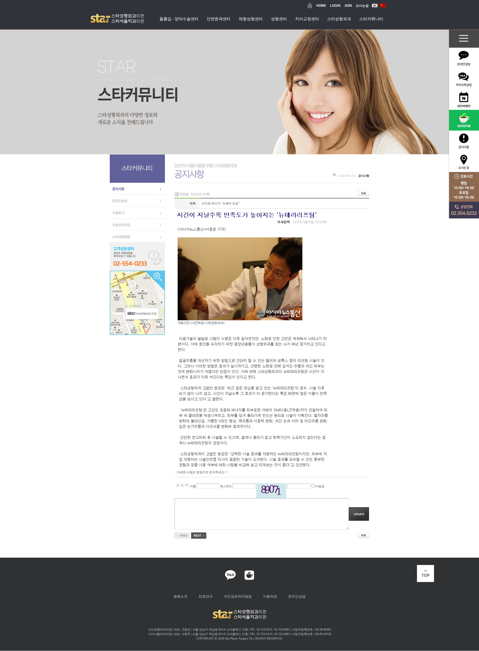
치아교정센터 (307, 19)
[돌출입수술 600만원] (198, 534)
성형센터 (279, 19)
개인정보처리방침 (238, 596)
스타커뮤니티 (371, 19)
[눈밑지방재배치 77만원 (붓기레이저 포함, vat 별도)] (182, 534)
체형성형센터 (251, 19)
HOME (321, 5)
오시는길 (362, 5)
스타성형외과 (339, 19)
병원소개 (180, 596)
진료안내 (206, 596)
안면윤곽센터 (219, 19)
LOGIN (335, 5)
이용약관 (270, 596)
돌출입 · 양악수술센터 (179, 19)
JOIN (348, 5)
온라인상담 (297, 596)
